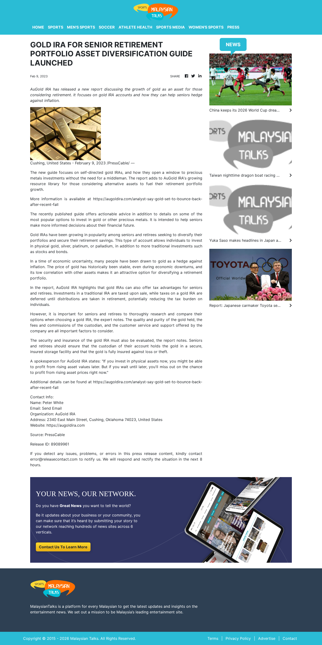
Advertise (266, 638)
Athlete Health (135, 27)
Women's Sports (206, 27)
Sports (55, 27)
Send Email (52, 408)
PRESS (233, 27)
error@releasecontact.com (54, 459)
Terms (212, 638)
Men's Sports (81, 27)
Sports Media (170, 27)
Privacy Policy (238, 638)
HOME (38, 27)
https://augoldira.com (65, 425)
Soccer (107, 27)
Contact (290, 638)
